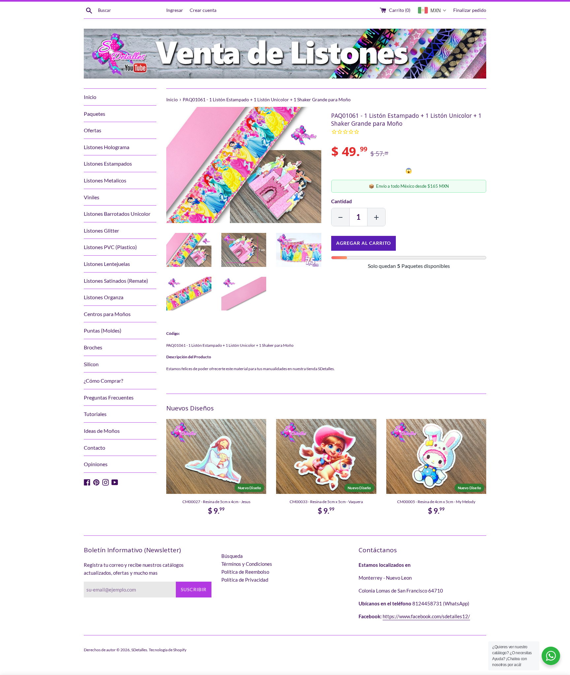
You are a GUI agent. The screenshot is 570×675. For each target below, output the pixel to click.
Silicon (91, 364)
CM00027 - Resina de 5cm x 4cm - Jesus (216, 501)
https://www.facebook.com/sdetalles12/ (426, 616)
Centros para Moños (107, 314)
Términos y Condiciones (246, 564)
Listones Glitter (101, 230)
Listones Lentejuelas (107, 264)
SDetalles (139, 649)
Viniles (91, 197)
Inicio (90, 97)
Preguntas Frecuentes (109, 397)
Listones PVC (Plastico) (110, 247)
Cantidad (341, 201)
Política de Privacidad (244, 580)
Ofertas (92, 130)
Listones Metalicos (105, 180)
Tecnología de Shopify (167, 649)
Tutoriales (95, 414)
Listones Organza (103, 297)
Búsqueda (232, 556)
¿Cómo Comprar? (103, 380)
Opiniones (96, 464)
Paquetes (94, 114)
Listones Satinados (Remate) (116, 280)
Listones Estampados (108, 163)
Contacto (94, 447)
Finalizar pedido (469, 10)
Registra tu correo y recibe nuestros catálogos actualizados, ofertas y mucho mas (134, 569)
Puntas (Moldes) (102, 330)
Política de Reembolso (245, 572)
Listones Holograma (106, 147)
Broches (93, 347)
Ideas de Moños (102, 431)
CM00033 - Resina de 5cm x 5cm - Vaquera (326, 501)
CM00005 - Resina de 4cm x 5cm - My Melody (436, 501)
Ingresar (174, 10)
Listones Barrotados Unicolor (117, 213)
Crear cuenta (203, 10)
